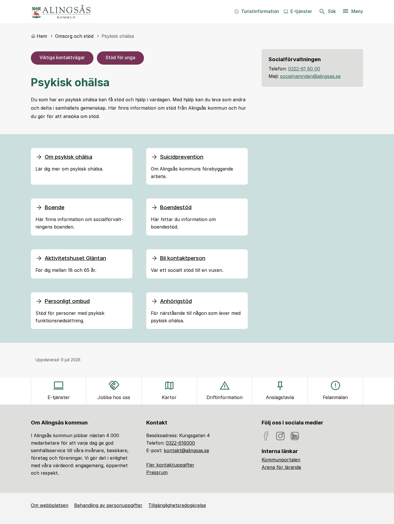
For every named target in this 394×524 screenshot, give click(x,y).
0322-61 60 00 (304, 69)
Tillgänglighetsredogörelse (177, 505)
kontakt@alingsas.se (186, 450)
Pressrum (157, 472)
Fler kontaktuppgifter (170, 465)
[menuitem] (256, 11)
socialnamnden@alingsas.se (310, 76)
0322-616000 (180, 443)
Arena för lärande (281, 467)
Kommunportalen (281, 460)
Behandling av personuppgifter (108, 505)
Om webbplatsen (49, 505)
